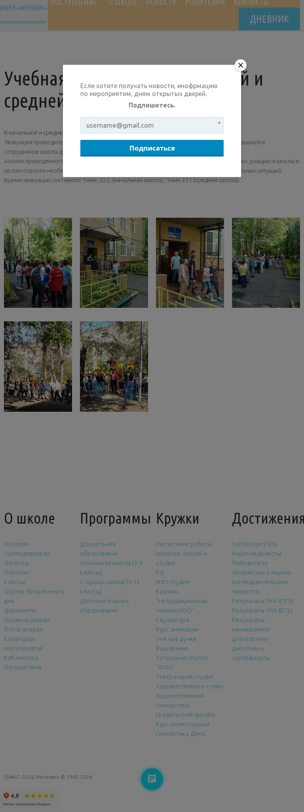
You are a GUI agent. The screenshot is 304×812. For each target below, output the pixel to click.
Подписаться (152, 148)
